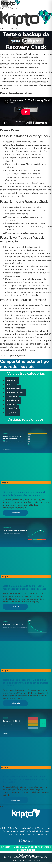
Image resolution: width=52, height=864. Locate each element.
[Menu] (5, 3)
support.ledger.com (15, 355)
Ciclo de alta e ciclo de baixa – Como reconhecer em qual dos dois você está (24, 587)
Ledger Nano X (11, 57)
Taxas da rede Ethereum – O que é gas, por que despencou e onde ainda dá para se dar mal (25, 682)
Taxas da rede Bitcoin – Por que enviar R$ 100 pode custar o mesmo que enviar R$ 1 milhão (25, 779)
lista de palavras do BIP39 (38, 334)
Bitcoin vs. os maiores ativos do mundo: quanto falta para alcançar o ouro (25, 494)
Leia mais (15, 512)
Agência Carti (33, 860)
